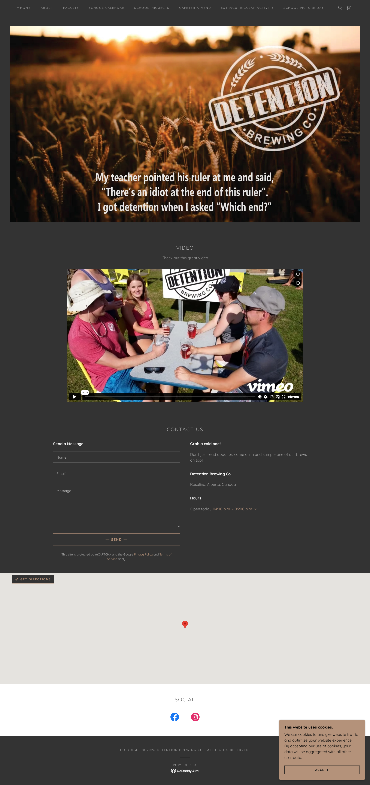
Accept (322, 770)
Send (116, 539)
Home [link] (25, 8)
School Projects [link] (151, 8)
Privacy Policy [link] (143, 554)
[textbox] (116, 457)
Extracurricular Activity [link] (247, 8)
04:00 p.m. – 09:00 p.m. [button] (233, 509)
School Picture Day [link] (303, 8)
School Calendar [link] (106, 8)
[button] (255, 509)
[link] (348, 7)
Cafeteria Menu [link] (195, 8)
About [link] (47, 8)
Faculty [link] (71, 8)
